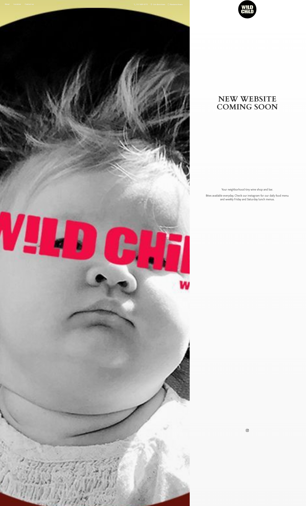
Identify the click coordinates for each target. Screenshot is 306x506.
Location (17, 4)
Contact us (29, 4)
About (7, 4)
